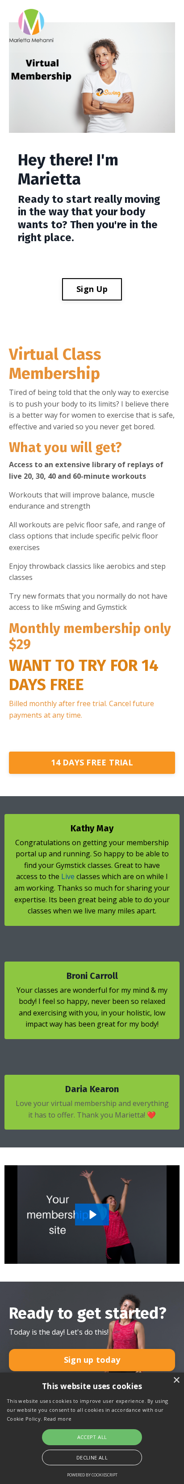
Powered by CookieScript (92, 1475)
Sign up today (92, 1359)
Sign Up (92, 289)
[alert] (92, 1428)
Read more (58, 1418)
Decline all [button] (92, 1457)
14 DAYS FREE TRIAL (92, 762)
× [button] (176, 1380)
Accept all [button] (92, 1437)
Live (68, 876)
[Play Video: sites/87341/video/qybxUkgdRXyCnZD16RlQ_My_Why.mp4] (92, 1214)
